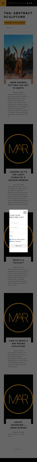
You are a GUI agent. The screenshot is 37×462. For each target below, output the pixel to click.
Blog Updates (16, 241)
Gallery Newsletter (18, 239)
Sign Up (18, 246)
